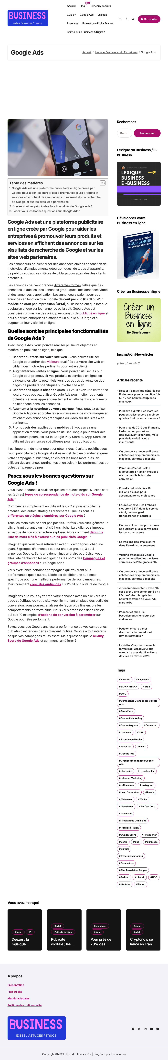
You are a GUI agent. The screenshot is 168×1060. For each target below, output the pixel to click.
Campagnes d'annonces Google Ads (138, 702)
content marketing (131, 718)
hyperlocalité (147, 771)
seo (137, 841)
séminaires (127, 863)
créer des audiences (45, 584)
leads (150, 792)
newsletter (127, 806)
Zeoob (141, 884)
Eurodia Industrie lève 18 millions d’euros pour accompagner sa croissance (137, 492)
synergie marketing (132, 856)
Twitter (125, 877)
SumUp (125, 848)
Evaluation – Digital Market (97, 23)
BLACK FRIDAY (129, 686)
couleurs (126, 732)
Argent (137, 926)
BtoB (147, 686)
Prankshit (126, 813)
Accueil (71, 6)
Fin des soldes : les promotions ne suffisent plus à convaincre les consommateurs (139, 528)
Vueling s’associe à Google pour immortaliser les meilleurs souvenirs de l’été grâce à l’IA (138, 558)
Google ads (127, 753)
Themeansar (118, 1054)
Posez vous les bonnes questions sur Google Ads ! (46, 211)
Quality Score (128, 834)
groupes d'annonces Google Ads (136, 762)
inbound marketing (131, 778)
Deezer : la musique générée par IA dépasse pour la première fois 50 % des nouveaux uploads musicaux (139, 396)
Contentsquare (129, 725)
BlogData (99, 1054)
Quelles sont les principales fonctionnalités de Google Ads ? (52, 206)
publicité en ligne (92, 313)
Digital (18, 932)
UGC (154, 877)
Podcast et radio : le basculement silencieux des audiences (137, 615)
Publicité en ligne (63, 932)
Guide (70, 14)
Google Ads (87, 14)
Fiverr (142, 746)
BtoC (123, 693)
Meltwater (126, 799)
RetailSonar (150, 834)
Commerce (100, 926)
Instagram (147, 785)
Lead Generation (130, 792)
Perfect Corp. (148, 806)
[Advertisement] (84, 90)
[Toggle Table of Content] (101, 183)
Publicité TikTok (130, 827)
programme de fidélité (133, 820)
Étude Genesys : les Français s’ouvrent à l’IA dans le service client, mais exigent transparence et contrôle (138, 510)
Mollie (143, 799)
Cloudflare (127, 711)
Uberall (140, 877)
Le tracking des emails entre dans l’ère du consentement (137, 543)
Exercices (72, 23)
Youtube (125, 884)
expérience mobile (131, 739)
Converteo (151, 725)
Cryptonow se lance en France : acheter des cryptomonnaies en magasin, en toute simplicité (139, 455)
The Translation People (134, 870)
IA (30, 932)
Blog (84, 5)
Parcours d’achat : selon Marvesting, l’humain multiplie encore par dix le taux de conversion (138, 473)
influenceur (127, 785)
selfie (124, 841)
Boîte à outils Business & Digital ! (86, 32)
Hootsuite (126, 771)
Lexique (102, 14)
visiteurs (53, 362)
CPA (141, 732)
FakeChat (126, 746)
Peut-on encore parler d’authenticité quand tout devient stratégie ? (135, 632)
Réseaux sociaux (101, 6)
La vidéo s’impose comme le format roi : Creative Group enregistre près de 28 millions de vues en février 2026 (138, 651)
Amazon (125, 679)
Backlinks (143, 679)
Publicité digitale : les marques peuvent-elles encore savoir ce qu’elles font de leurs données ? (139, 414)
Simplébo (152, 841)
